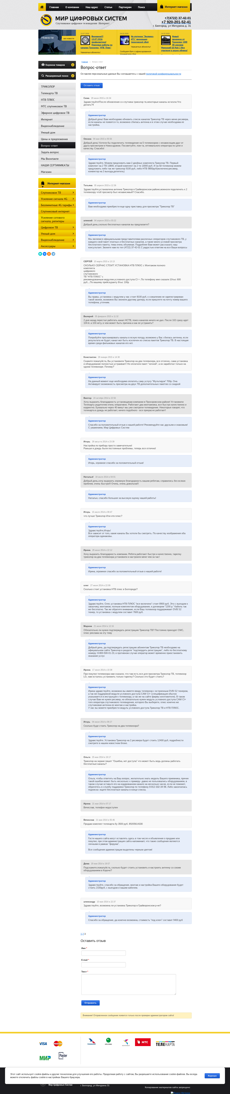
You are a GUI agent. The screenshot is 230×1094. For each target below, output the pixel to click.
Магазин (46, 172)
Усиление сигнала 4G (54, 199)
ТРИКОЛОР (48, 86)
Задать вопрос (50, 152)
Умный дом (48, 132)
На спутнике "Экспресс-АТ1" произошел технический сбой (142, 39)
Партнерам (125, 7)
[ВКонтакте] (44, 254)
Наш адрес (92, 7)
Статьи (108, 7)
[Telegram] (53, 254)
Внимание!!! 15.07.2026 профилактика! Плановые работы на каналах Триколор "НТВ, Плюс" (96, 42)
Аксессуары (48, 246)
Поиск (141, 7)
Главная (54, 7)
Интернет (47, 119)
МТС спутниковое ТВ (54, 106)
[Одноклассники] (49, 254)
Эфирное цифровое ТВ (55, 113)
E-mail (85, 960)
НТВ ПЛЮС (48, 99)
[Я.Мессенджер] (40, 254)
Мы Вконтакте (50, 159)
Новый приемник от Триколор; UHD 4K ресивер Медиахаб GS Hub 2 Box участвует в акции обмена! (174, 43)
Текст (84, 972)
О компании (72, 7)
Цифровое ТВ (49, 227)
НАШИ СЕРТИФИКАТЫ (55, 165)
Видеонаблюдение (52, 126)
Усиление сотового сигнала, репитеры (53, 219)
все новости (69, 38)
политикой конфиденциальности (163, 73)
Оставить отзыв (92, 85)
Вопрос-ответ (49, 145)
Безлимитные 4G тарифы (56, 205)
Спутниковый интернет (55, 211)
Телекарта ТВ (49, 93)
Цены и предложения (54, 139)
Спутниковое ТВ (51, 192)
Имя (84, 948)
